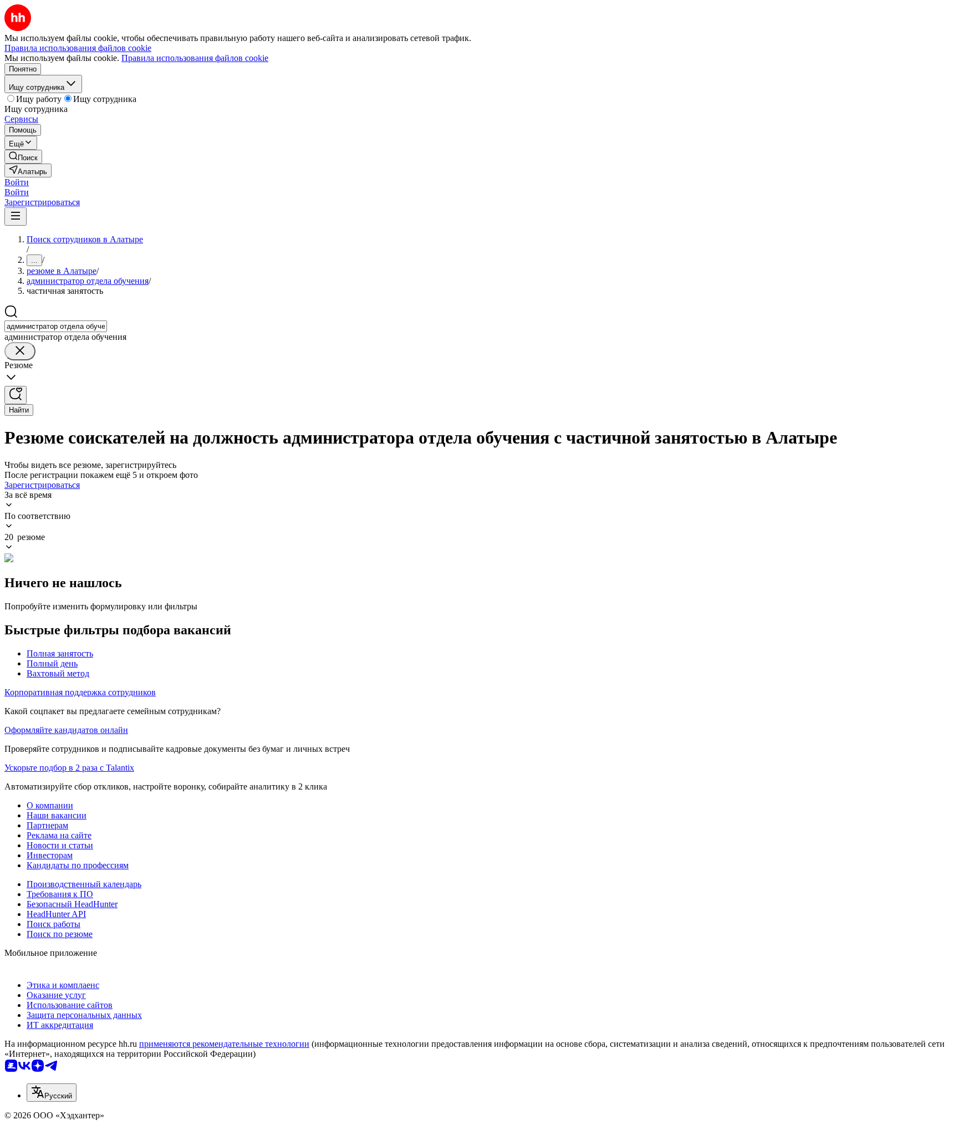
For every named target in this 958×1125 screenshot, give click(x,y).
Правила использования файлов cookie (194, 58)
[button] (16, 182)
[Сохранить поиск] (15, 395)
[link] (23, 157)
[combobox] (55, 326)
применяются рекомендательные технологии (224, 1043)
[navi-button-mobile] (15, 216)
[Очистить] (19, 351)
